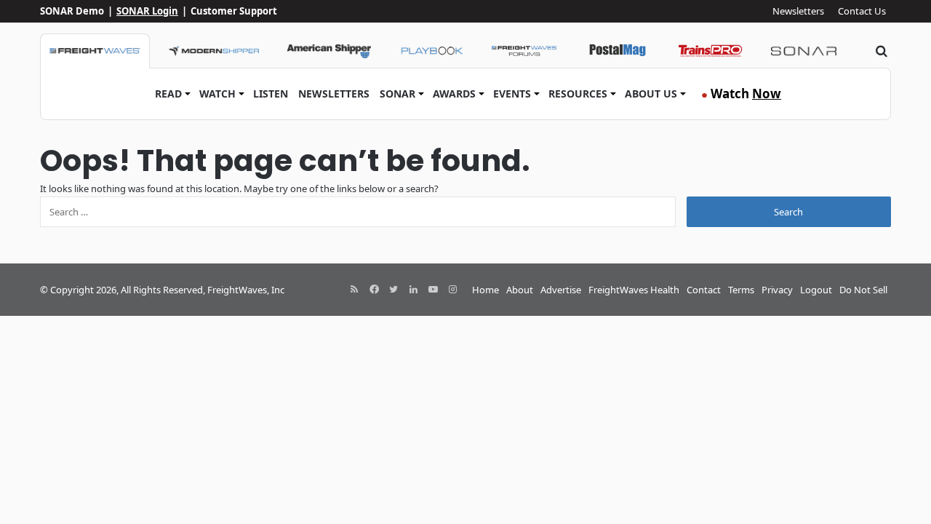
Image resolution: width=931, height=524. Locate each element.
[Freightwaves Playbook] (431, 50)
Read (168, 93)
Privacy (777, 289)
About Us (651, 93)
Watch (217, 93)
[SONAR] (804, 50)
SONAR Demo (72, 10)
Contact (704, 289)
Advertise (560, 289)
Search (788, 211)
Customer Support (234, 10)
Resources (577, 93)
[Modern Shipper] (213, 50)
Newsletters (798, 10)
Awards (454, 93)
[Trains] (710, 50)
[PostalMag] (617, 50)
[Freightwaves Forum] (524, 50)
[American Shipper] (328, 50)
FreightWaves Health (633, 289)
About (519, 289)
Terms (741, 289)
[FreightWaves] (95, 50)
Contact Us (862, 10)
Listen (270, 93)
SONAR (397, 93)
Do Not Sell (863, 289)
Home (485, 289)
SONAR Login (147, 10)
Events (512, 93)
